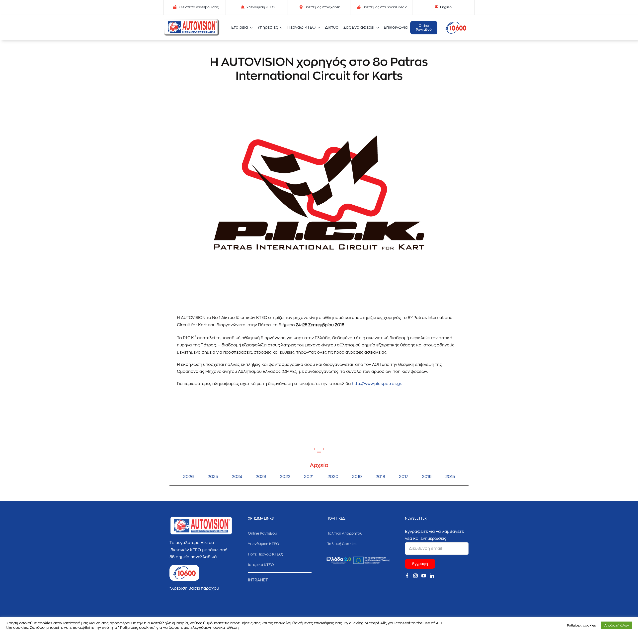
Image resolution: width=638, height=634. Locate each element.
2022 (285, 477)
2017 (403, 477)
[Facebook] (407, 575)
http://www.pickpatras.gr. (377, 384)
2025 (213, 477)
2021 (309, 477)
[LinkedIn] (432, 575)
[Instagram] (415, 575)
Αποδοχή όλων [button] (616, 625)
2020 (332, 477)
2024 (237, 477)
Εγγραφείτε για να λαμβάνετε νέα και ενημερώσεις (434, 535)
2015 (450, 477)
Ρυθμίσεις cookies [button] (581, 625)
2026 (188, 477)
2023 (261, 477)
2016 (427, 477)
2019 (357, 477)
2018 (380, 477)
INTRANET (258, 580)
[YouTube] (423, 575)
